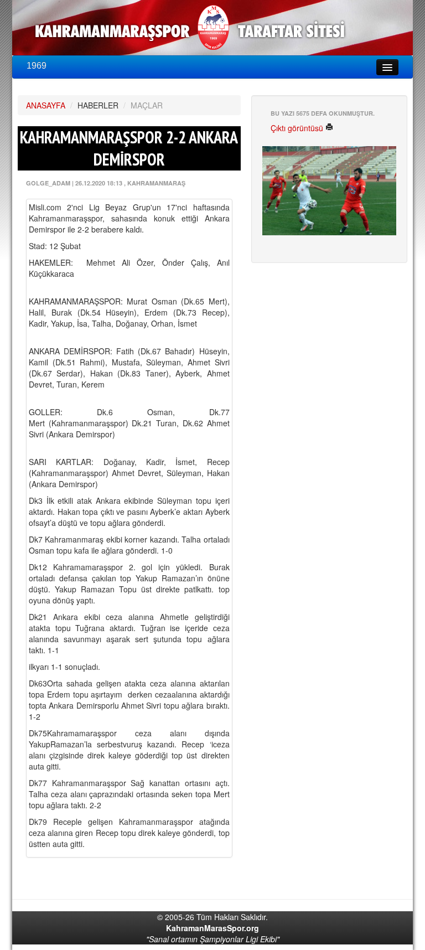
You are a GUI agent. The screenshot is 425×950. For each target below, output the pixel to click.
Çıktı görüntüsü (298, 127)
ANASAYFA (45, 105)
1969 (36, 65)
